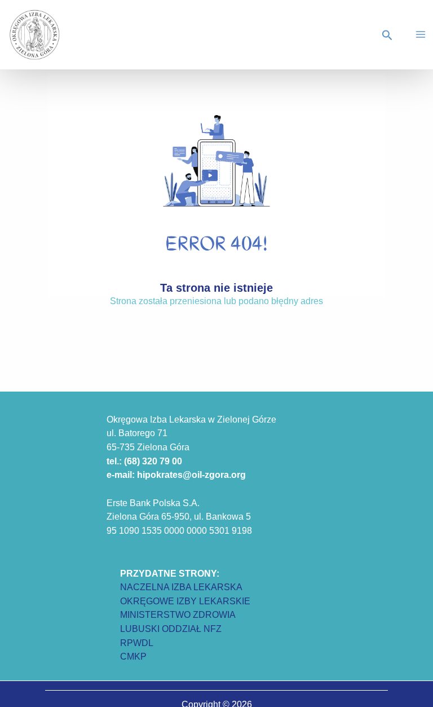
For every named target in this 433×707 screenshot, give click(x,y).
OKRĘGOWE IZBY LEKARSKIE (185, 601)
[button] (389, 35)
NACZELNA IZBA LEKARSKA (181, 587)
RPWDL (136, 643)
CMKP (133, 656)
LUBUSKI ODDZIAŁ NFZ (171, 628)
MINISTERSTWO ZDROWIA (178, 614)
